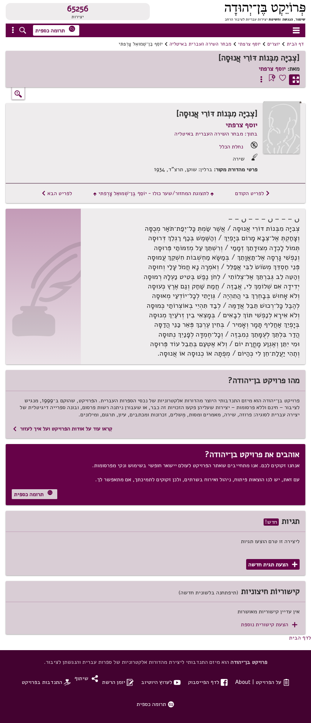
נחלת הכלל (231, 146)
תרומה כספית (55, 29)
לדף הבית (300, 637)
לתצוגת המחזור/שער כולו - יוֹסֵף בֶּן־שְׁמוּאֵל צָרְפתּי (153, 193)
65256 (77, 8)
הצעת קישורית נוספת (269, 624)
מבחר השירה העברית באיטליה (200, 44)
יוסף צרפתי (249, 44)
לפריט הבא (56, 193)
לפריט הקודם (252, 193)
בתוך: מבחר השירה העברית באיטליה (216, 133)
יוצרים (273, 44)
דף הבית (295, 44)
